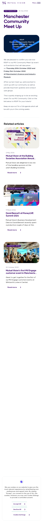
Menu (34, 3)
